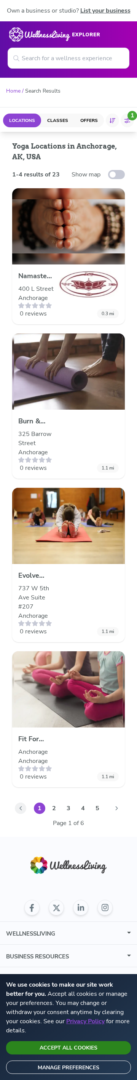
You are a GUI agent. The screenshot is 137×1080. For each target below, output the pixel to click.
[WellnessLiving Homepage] (68, 865)
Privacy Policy (85, 1021)
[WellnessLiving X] (56, 908)
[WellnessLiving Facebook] (32, 908)
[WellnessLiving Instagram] (105, 908)
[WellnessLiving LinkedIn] (80, 908)
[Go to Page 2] (116, 808)
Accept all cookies (68, 1047)
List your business (105, 10)
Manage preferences (68, 1067)
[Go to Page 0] (20, 808)
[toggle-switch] (116, 174)
